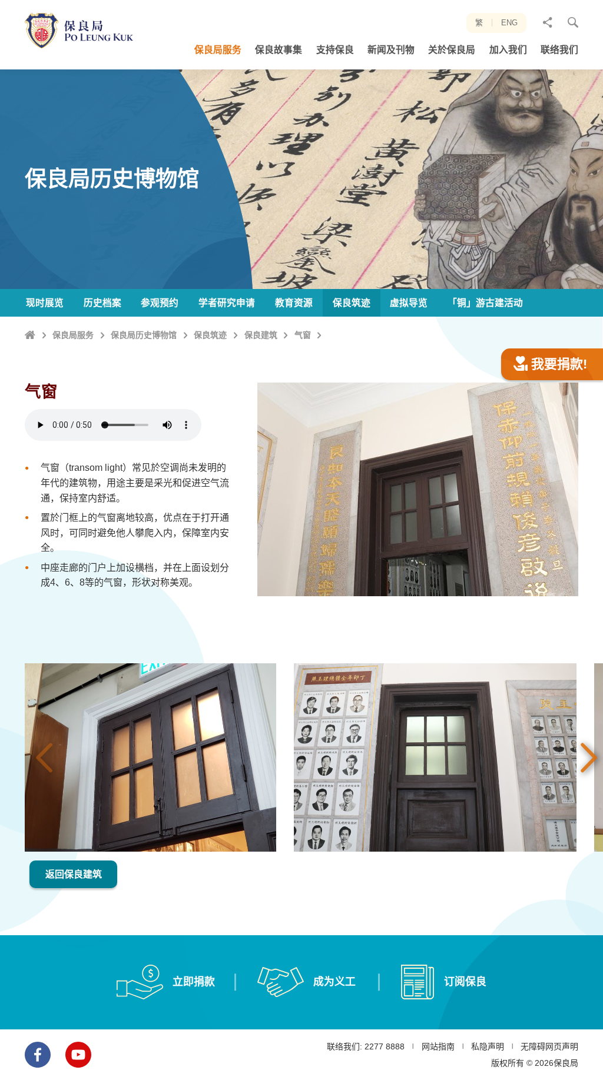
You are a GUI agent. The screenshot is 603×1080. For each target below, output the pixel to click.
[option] (150, 757)
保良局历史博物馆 (144, 335)
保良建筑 (260, 335)
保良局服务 (73, 335)
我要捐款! (559, 364)
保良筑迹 (210, 335)
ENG (509, 22)
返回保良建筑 (73, 874)
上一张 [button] (44, 757)
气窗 (302, 335)
